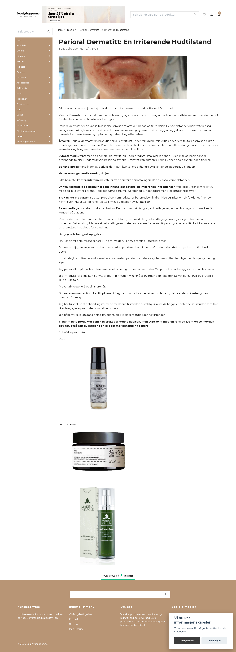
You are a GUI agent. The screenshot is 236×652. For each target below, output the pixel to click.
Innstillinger (214, 640)
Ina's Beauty (76, 629)
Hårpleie (21, 56)
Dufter (20, 136)
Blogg (70, 29)
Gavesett (21, 77)
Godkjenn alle (187, 640)
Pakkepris (22, 88)
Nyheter (21, 67)
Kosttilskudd (23, 125)
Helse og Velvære (26, 141)
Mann (19, 93)
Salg (19, 109)
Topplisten (22, 99)
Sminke (20, 51)
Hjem (19, 40)
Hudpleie (21, 45)
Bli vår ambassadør (26, 131)
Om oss (73, 624)
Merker (20, 61)
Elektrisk (21, 72)
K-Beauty (21, 120)
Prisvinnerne (23, 104)
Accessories (23, 83)
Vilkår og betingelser (80, 614)
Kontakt (73, 619)
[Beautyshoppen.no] (28, 14)
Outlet (20, 115)
